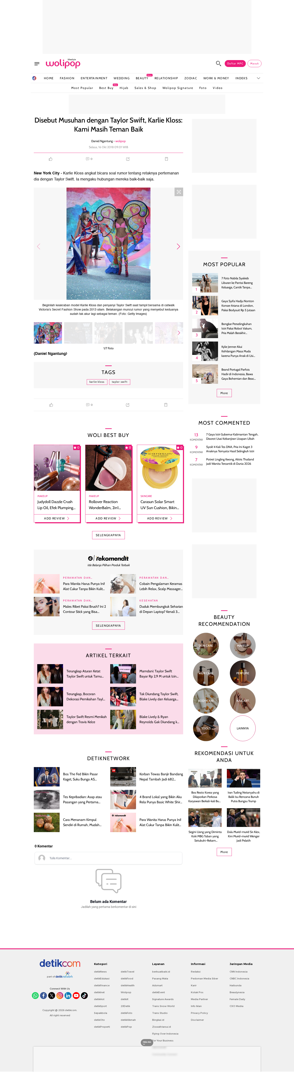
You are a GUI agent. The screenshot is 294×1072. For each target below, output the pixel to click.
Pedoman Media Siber (204, 978)
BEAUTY (142, 78)
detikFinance (102, 985)
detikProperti (102, 1026)
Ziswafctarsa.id (161, 1026)
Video (218, 88)
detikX (124, 999)
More (224, 393)
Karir (194, 985)
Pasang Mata (160, 978)
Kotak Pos (197, 992)
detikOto (99, 1019)
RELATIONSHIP (166, 78)
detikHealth (128, 985)
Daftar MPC (235, 63)
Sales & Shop (145, 88)
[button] (178, 247)
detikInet (99, 992)
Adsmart (157, 985)
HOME (49, 78)
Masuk (254, 63)
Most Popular (82, 88)
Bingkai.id (158, 1019)
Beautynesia (237, 992)
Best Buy (106, 87)
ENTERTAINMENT (94, 78)
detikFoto (126, 1013)
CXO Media (236, 1006)
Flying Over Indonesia (165, 1033)
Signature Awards (163, 999)
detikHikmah (128, 1019)
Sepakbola (100, 1013)
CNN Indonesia (239, 971)
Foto (203, 88)
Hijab (124, 88)
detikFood (127, 978)
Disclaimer (197, 1019)
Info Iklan (196, 1006)
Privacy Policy (199, 1013)
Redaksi (196, 971)
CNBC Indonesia (239, 978)
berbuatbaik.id (161, 971)
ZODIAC (190, 78)
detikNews (100, 971)
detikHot (99, 999)
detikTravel (127, 971)
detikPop (126, 1026)
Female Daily (237, 999)
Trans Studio (160, 1013)
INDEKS (241, 78)
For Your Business (162, 1040)
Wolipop (126, 992)
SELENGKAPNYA (108, 535)
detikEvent (158, 992)
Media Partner (199, 999)
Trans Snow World (163, 1006)
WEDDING (122, 78)
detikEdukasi (102, 978)
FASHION (67, 78)
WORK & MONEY (216, 78)
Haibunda (235, 985)
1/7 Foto (109, 348)
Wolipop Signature (177, 88)
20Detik (125, 1006)
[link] (108, 558)
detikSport (100, 1006)
